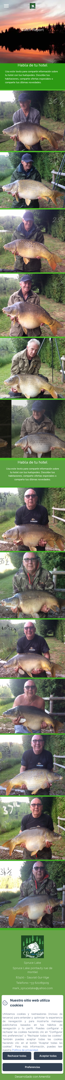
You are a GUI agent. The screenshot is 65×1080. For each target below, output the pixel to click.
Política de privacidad (25, 1050)
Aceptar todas (48, 1055)
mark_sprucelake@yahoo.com (32, 988)
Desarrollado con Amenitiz (32, 1076)
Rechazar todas (17, 1055)
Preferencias (32, 1067)
